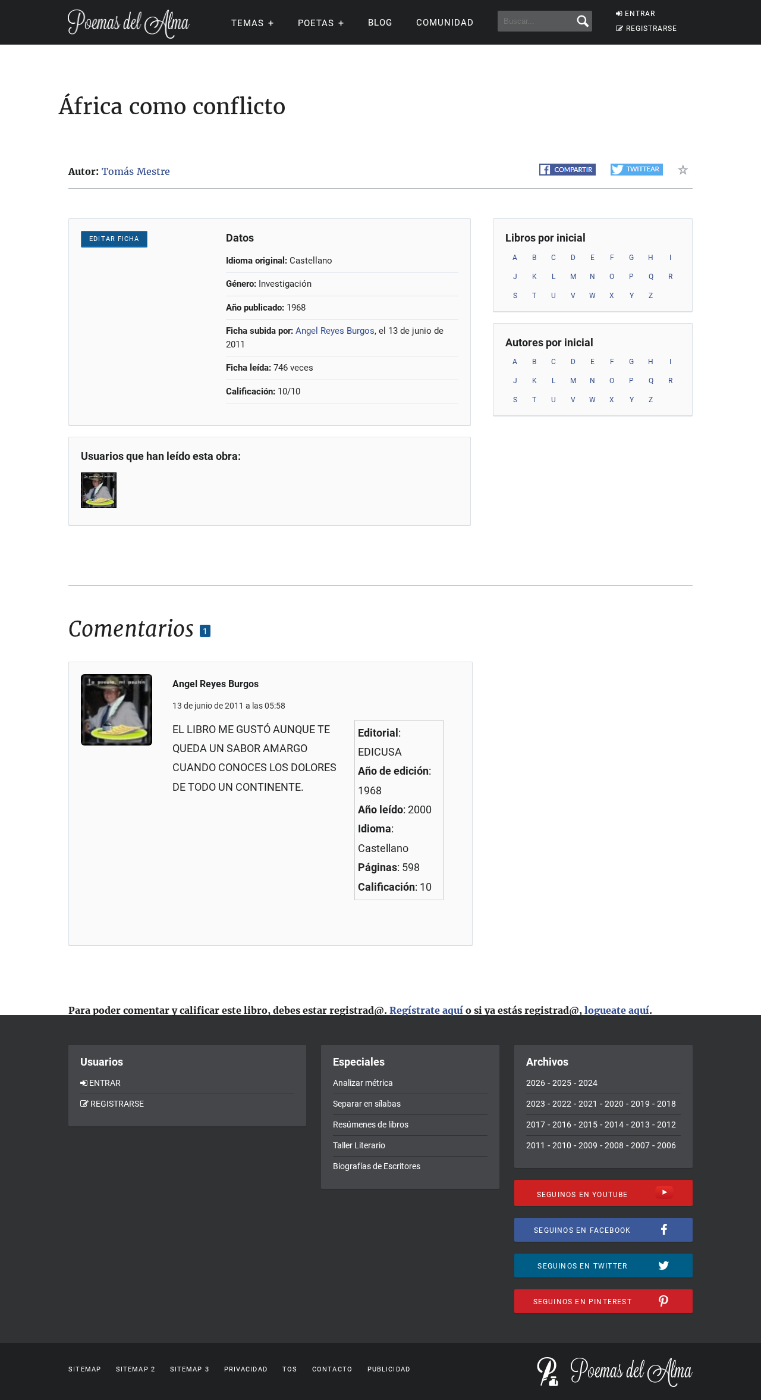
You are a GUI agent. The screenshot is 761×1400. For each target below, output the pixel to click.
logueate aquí (616, 1010)
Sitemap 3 (189, 1369)
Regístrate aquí (426, 1010)
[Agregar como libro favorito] (685, 170)
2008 (614, 1145)
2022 (561, 1104)
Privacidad (246, 1369)
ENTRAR (640, 14)
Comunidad (445, 22)
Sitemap (84, 1369)
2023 (535, 1104)
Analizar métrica (363, 1083)
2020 (614, 1104)
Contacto (332, 1369)
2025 (561, 1083)
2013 (640, 1124)
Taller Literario (359, 1145)
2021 (588, 1104)
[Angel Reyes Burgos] (100, 490)
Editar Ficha (114, 239)
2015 (588, 1124)
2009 (588, 1145)
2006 (666, 1145)
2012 (666, 1124)
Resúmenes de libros (370, 1124)
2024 (588, 1083)
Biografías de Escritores (376, 1166)
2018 (666, 1104)
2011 (535, 1145)
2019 (640, 1104)
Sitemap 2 (135, 1369)
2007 (640, 1145)
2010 (561, 1145)
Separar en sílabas (367, 1104)
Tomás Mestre (136, 171)
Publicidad (388, 1369)
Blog (380, 22)
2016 (561, 1124)
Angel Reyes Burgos (335, 330)
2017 (535, 1124)
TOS (289, 1369)
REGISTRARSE (651, 28)
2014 (614, 1124)
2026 (535, 1083)
